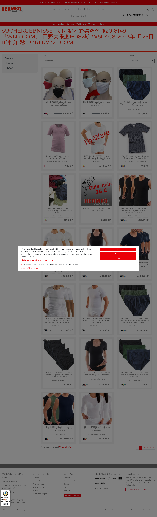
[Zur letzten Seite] (153, 448)
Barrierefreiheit (149, 510)
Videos (35, 490)
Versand (67, 490)
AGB (102, 510)
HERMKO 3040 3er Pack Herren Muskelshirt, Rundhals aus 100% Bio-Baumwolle (58, 429)
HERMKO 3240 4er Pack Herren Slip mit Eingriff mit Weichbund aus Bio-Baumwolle (58, 375)
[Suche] (152, 15)
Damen (57, 9)
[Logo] (12, 9)
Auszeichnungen (40, 494)
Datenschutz (136, 510)
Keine (118, 258)
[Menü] (9, 491)
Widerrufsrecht (111, 510)
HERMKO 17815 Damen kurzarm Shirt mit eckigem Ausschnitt (96, 374)
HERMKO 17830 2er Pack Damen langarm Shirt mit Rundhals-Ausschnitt (96, 429)
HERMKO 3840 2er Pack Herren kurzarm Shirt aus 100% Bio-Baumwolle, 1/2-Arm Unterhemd (58, 320)
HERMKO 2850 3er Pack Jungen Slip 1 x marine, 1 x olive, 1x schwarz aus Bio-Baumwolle (134, 104)
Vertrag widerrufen (72, 495)
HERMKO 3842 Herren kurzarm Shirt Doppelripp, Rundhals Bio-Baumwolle (96, 320)
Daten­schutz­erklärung (32, 260)
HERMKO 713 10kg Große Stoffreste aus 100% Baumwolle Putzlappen (58, 210)
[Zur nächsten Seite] (150, 448)
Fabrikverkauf (78, 16)
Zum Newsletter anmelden (137, 490)
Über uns (100, 9)
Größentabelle (70, 481)
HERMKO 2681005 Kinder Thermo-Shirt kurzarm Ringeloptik (134, 157)
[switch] (5, 504)
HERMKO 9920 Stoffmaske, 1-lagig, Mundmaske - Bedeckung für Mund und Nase (96, 104)
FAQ (65, 487)
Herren (67, 9)
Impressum (124, 510)
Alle (118, 249)
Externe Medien (57, 265)
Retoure (67, 484)
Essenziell (28, 265)
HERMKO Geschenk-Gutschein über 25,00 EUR (96, 209)
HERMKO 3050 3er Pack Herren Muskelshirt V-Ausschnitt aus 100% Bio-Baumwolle (134, 210)
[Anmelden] (147, 9)
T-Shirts (88, 9)
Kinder (77, 9)
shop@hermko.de (9, 481)
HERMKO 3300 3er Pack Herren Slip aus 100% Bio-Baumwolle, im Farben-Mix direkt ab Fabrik (135, 320)
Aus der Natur (38, 487)
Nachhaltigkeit (39, 481)
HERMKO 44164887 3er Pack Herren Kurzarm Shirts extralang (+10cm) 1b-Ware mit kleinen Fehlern (96, 159)
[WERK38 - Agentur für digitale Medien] (27, 510)
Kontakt (67, 478)
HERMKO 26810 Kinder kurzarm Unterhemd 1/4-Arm (58, 157)
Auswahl (118, 254)
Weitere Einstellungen (30, 268)
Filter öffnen (48, 61)
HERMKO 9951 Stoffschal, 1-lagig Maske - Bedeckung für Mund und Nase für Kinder (58, 104)
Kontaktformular (14, 488)
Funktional (73, 265)
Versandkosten (65, 447)
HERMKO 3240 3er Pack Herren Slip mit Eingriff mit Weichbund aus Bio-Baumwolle (134, 375)
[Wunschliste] (142, 9)
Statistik (41, 265)
